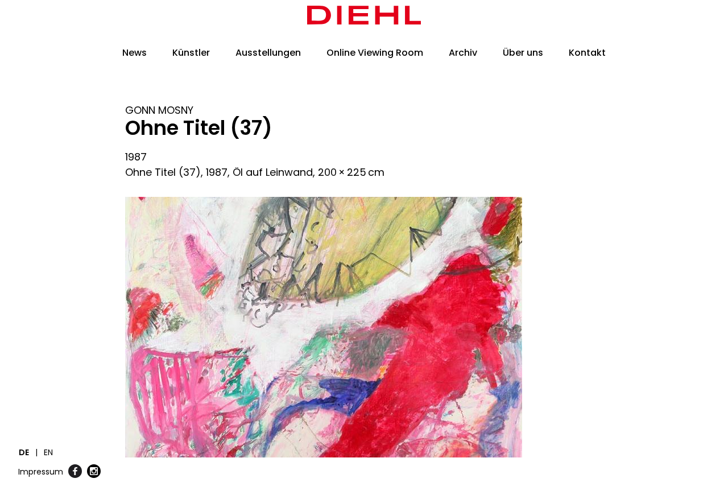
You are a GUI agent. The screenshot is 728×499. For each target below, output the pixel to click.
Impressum (40, 471)
